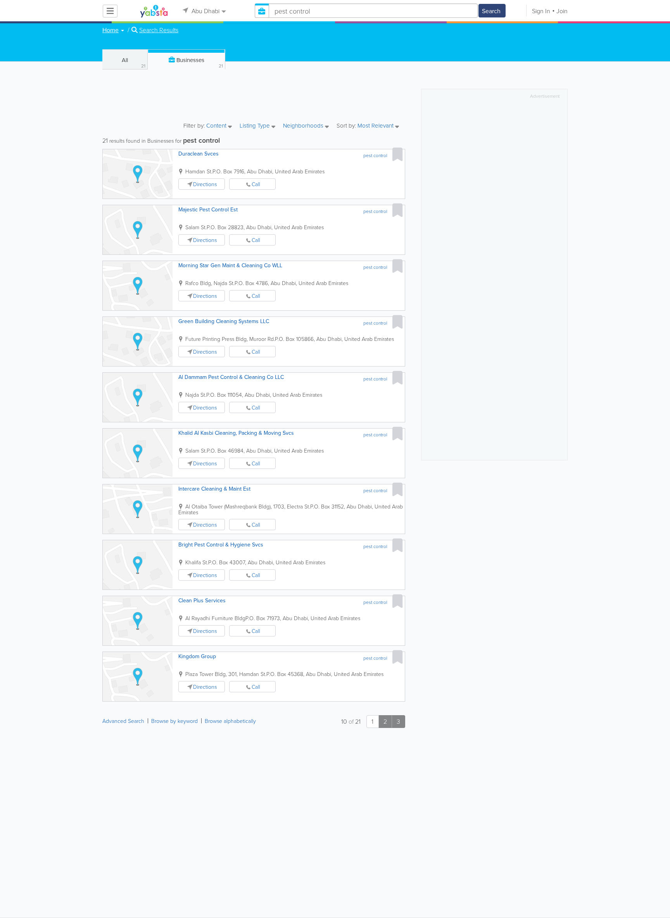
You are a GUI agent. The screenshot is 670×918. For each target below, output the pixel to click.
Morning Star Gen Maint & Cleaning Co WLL (230, 265)
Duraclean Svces (198, 153)
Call (256, 184)
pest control (375, 155)
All (133, 62)
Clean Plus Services (202, 600)
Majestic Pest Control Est (208, 209)
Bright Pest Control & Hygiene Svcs (220, 544)
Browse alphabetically (230, 720)
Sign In (541, 11)
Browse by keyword (174, 720)
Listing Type (255, 126)
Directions (205, 184)
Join (562, 11)
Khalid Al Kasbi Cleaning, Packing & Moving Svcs (236, 433)
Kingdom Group (197, 656)
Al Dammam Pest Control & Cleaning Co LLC (231, 377)
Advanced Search (123, 720)
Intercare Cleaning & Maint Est (214, 489)
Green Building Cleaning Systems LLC (223, 321)
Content (217, 126)
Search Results (158, 30)
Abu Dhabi (204, 11)
